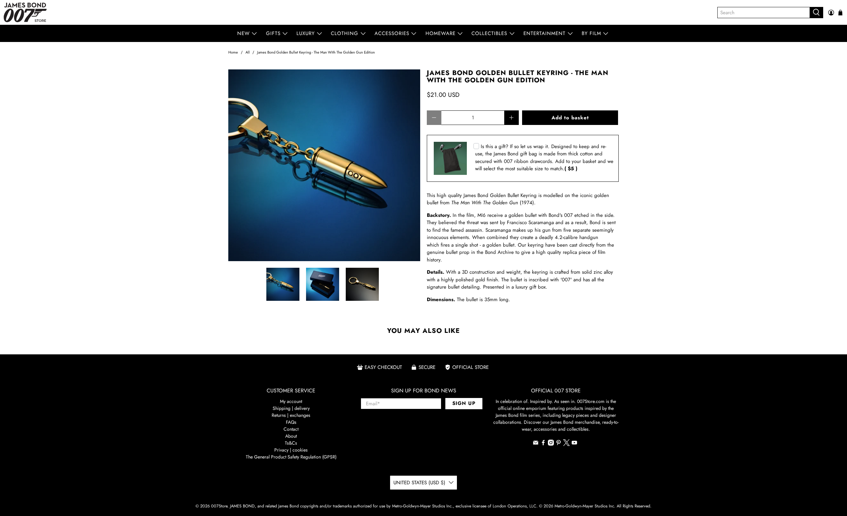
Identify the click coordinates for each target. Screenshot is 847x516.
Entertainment (544, 33)
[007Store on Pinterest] (558, 444)
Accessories (392, 33)
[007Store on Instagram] (551, 444)
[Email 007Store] (536, 444)
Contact (291, 429)
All (247, 52)
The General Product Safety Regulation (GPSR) (291, 457)
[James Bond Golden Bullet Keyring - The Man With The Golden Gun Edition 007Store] (324, 165)
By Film (591, 33)
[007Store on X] (566, 444)
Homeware (440, 33)
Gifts (273, 33)
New (243, 33)
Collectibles (489, 33)
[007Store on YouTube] (574, 444)
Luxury (305, 33)
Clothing (344, 33)
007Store (219, 506)
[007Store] (25, 12)
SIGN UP (463, 403)
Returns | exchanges (291, 415)
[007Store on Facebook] (543, 444)
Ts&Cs (291, 443)
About (291, 436)
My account (291, 401)
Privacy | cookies (291, 450)
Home (233, 52)
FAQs (291, 422)
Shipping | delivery (291, 408)
